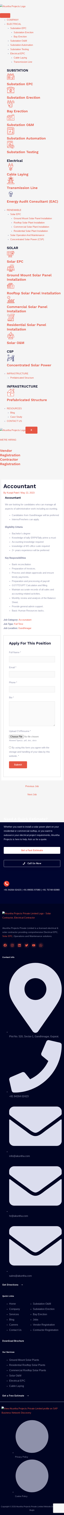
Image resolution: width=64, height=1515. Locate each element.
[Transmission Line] (11, 180)
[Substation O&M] (11, 117)
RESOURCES (14, 408)
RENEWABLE (14, 210)
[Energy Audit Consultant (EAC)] (11, 194)
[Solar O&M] (11, 335)
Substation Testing (19, 49)
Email (12, 667)
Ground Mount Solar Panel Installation (33, 218)
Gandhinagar (24, 628)
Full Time (18, 624)
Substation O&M (18, 41)
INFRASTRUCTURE (17, 373)
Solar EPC (15, 214)
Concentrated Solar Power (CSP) (27, 239)
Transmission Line (23, 62)
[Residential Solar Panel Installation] (11, 317)
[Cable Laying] (11, 167)
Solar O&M (15, 343)
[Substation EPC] (11, 77)
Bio (11, 697)
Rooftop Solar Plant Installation (29, 222)
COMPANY (13, 20)
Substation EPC (18, 28)
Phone (13, 682)
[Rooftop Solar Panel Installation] (11, 286)
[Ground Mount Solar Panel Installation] (11, 268)
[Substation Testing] (11, 144)
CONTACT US (14, 421)
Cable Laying (20, 57)
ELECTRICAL (14, 24)
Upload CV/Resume (20, 731)
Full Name (15, 652)
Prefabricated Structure (22, 378)
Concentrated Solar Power (29, 365)
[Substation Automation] (11, 131)
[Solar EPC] (11, 254)
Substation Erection (23, 32)
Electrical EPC (17, 53)
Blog (12, 412)
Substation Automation (21, 45)
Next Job (32, 794)
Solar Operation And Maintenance (27, 235)
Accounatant (25, 620)
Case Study (16, 417)
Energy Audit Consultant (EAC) (32, 201)
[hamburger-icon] (5, 15)
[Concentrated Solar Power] (11, 358)
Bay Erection (20, 36)
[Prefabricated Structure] (11, 392)
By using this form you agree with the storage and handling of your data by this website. (29, 751)
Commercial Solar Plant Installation (31, 227)
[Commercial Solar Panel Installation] (11, 299)
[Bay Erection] (11, 104)
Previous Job (32, 786)
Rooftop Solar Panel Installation (34, 293)
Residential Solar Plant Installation (31, 231)
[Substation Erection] (11, 90)
